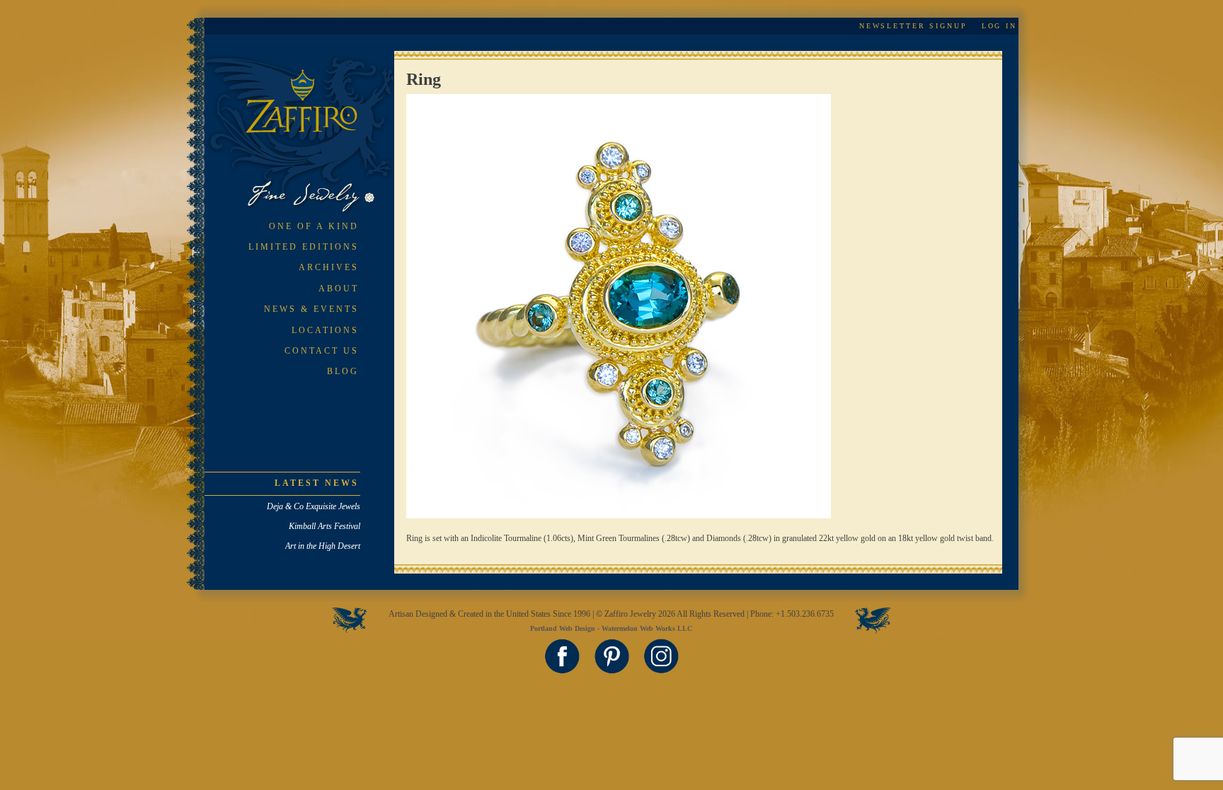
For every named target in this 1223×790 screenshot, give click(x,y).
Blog (343, 371)
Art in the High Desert (322, 546)
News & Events (311, 309)
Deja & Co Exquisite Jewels (313, 506)
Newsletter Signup (913, 26)
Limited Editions (303, 247)
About (338, 289)
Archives (329, 267)
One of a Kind (314, 226)
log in (999, 26)
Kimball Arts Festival (324, 526)
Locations (325, 330)
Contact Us (322, 351)
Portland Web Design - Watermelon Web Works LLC (611, 628)
